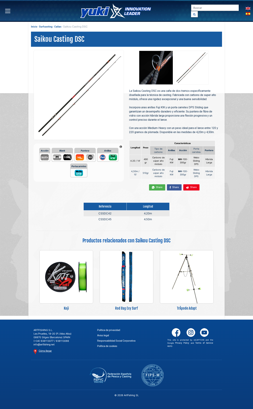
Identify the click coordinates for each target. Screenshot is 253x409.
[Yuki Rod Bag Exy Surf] (126, 276)
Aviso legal (103, 335)
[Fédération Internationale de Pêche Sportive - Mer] (152, 375)
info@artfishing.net (44, 344)
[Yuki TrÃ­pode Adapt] (187, 276)
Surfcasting (45, 26)
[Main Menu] (7, 11)
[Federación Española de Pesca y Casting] (110, 375)
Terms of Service (204, 343)
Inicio (34, 26)
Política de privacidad (108, 330)
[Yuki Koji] (66, 276)
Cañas (57, 26)
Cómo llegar (45, 351)
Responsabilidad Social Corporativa (116, 340)
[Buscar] (194, 14)
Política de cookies (107, 346)
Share (158, 187)
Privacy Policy (182, 343)
